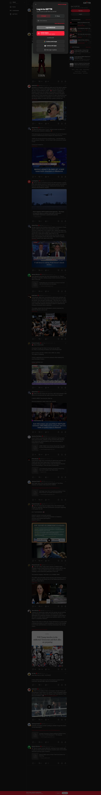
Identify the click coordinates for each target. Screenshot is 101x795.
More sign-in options (51, 49)
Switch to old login (62, 4)
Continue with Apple (52, 45)
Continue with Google (51, 41)
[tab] (43, 16)
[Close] (36, 4)
